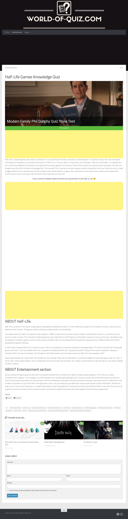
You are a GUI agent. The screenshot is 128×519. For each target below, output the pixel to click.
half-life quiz (117, 407)
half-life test (9, 410)
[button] (8, 105)
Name (9, 476)
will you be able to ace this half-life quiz (58, 410)
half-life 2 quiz (66, 407)
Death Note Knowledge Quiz (54, 442)
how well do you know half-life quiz (37, 410)
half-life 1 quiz (26, 407)
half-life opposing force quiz (105, 407)
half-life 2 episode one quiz (39, 407)
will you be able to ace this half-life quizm (80, 410)
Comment (10, 462)
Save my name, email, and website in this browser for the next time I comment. (33, 490)
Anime (7, 32)
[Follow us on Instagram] (121, 514)
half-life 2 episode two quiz (54, 407)
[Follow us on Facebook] (118, 514)
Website (9, 483)
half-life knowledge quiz (90, 407)
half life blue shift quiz (15, 407)
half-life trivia (17, 410)
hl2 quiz (25, 410)
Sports (27, 32)
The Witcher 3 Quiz (90, 442)
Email (68, 476)
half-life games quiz (77, 407)
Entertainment (17, 32)
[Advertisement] (64, 50)
